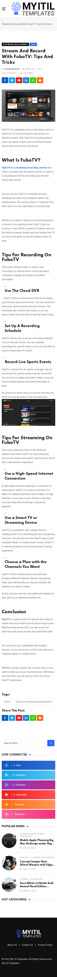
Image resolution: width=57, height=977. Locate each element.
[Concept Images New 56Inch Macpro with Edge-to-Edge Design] (9, 863)
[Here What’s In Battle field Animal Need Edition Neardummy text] (9, 884)
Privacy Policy (45, 945)
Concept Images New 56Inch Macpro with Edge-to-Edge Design (37, 865)
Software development (32, 834)
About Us (12, 945)
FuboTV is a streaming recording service (34, 702)
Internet (24, 858)
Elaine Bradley (12, 69)
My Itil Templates (11, 963)
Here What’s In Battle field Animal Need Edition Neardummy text (36, 886)
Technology (26, 836)
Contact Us (27, 945)
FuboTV (7, 702)
